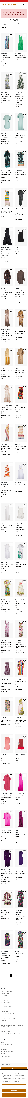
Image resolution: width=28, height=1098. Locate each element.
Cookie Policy (12, 1082)
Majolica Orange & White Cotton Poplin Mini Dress (7, 488)
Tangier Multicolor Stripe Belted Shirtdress (20, 683)
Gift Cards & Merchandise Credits (12, 1033)
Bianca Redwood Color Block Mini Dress (20, 758)
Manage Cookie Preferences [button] (10, 1035)
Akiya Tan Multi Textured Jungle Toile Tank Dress (6, 644)
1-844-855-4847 (6, 1056)
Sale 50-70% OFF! (14, 1)
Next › (21, 975)
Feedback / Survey (7, 1051)
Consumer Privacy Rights (9, 1022)
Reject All (14, 1090)
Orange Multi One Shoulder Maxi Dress (6, 448)
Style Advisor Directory (9, 1009)
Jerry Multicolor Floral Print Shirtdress (6, 603)
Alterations (5, 1000)
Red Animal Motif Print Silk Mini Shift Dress (20, 409)
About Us (4, 1042)
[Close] (26, 1071)
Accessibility (5, 1029)
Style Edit (4, 1049)
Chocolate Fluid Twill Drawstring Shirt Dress (19, 294)
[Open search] (20, 4)
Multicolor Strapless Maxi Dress (5, 57)
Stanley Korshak (8, 4)
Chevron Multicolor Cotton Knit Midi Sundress (7, 213)
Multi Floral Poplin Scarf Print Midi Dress (20, 605)
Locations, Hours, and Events (10, 1046)
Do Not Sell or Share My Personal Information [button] (12, 1026)
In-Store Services (6, 1044)
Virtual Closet (6, 998)
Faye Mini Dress (6, 720)
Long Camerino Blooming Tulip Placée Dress (6, 174)
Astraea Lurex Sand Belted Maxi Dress (6, 409)
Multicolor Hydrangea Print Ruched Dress (20, 916)
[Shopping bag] (23, 4)
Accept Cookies (14, 1095)
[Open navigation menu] (26, 4)
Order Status (5, 1031)
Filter (3, 27)
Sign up (14, 1068)
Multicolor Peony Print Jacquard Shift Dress (6, 957)
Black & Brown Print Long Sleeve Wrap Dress (7, 292)
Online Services (6, 1011)
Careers (3, 1053)
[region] (14, 1083)
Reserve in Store (6, 1002)
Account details (6, 991)
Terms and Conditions (8, 1016)
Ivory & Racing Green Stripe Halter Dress (19, 98)
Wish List (4, 995)
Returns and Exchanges (8, 1013)
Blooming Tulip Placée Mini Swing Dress (20, 174)
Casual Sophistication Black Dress (5, 253)
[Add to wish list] (11, 35)
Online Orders (5, 993)
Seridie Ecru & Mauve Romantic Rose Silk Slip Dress (21, 644)
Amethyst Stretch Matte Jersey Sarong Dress (7, 875)
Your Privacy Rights (14, 1086)
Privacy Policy (5, 1020)
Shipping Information (8, 1018)
